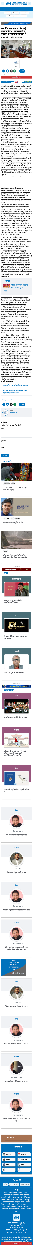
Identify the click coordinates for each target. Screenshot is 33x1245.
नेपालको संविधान (24, 13)
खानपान (17, 1209)
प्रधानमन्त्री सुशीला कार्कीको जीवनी (14, 672)
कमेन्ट (2, 429)
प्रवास (4, 1202)
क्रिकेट (3, 1204)
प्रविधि (22, 1202)
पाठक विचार (6, 519)
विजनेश (11, 1192)
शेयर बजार (23, 16)
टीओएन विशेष (7, 484)
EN (29, 3)
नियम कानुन (15, 13)
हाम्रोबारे (6, 1184)
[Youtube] (20, 1179)
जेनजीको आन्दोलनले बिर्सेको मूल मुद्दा (15, 717)
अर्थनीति (20, 1206)
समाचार (10, 399)
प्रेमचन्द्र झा (17, 869)
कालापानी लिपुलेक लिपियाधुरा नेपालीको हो (16, 790)
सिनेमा (16, 615)
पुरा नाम (3, 441)
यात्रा (29, 1197)
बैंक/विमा (26, 1206)
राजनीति (23, 1209)
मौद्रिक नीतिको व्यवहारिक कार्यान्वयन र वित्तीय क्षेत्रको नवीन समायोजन (16, 948)
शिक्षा (15, 1192)
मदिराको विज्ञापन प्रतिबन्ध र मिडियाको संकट (16, 909)
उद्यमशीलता (7, 13)
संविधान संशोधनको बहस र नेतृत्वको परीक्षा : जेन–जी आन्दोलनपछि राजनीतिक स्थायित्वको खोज (15, 753)
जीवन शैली (7, 1195)
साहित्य (16, 1056)
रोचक (21, 1199)
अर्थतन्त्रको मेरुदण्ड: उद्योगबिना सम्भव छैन (16, 1043)
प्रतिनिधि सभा (9, 16)
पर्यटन (27, 1202)
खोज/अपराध (10, 1202)
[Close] (29, 1244)
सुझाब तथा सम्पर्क (25, 1184)
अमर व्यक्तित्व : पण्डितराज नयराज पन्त (16, 1081)
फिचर (3, 399)
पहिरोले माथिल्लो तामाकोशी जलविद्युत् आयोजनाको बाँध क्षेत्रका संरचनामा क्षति (15, 556)
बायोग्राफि (17, 651)
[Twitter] (14, 1179)
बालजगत (15, 1197)
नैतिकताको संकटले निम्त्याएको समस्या (16, 1006)
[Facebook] (11, 1179)
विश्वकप (17, 1202)
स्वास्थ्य (3, 1199)
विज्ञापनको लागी (14, 1184)
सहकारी (16, 16)
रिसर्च (29, 1204)
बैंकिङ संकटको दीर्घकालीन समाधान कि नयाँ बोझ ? (16, 1119)
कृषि (18, 1204)
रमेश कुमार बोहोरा (17, 831)
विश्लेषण (16, 730)
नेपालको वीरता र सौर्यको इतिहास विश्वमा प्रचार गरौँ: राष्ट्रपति (15, 488)
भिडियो (12, 1199)
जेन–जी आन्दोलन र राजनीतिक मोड (16, 834)
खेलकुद (16, 1195)
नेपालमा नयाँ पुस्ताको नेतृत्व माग (16, 872)
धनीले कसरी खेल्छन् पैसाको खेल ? (13, 522)
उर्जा (17, 1199)
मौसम (28, 1209)
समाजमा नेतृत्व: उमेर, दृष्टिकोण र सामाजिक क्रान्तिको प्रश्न (13, 601)
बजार (8, 1206)
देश (12, 1195)
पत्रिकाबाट (13, 1206)
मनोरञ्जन (26, 1192)
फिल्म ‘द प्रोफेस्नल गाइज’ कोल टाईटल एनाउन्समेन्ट (15, 637)
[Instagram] (17, 1179)
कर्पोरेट (16, 1211)
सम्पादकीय (5, 1209)
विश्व (4, 1206)
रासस (6, 292)
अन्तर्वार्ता (11, 1209)
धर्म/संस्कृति (27, 1199)
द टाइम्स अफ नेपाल (16, 1077)
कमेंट (23, 71)
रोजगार (13, 1204)
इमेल (2, 448)
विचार (16, 695)
